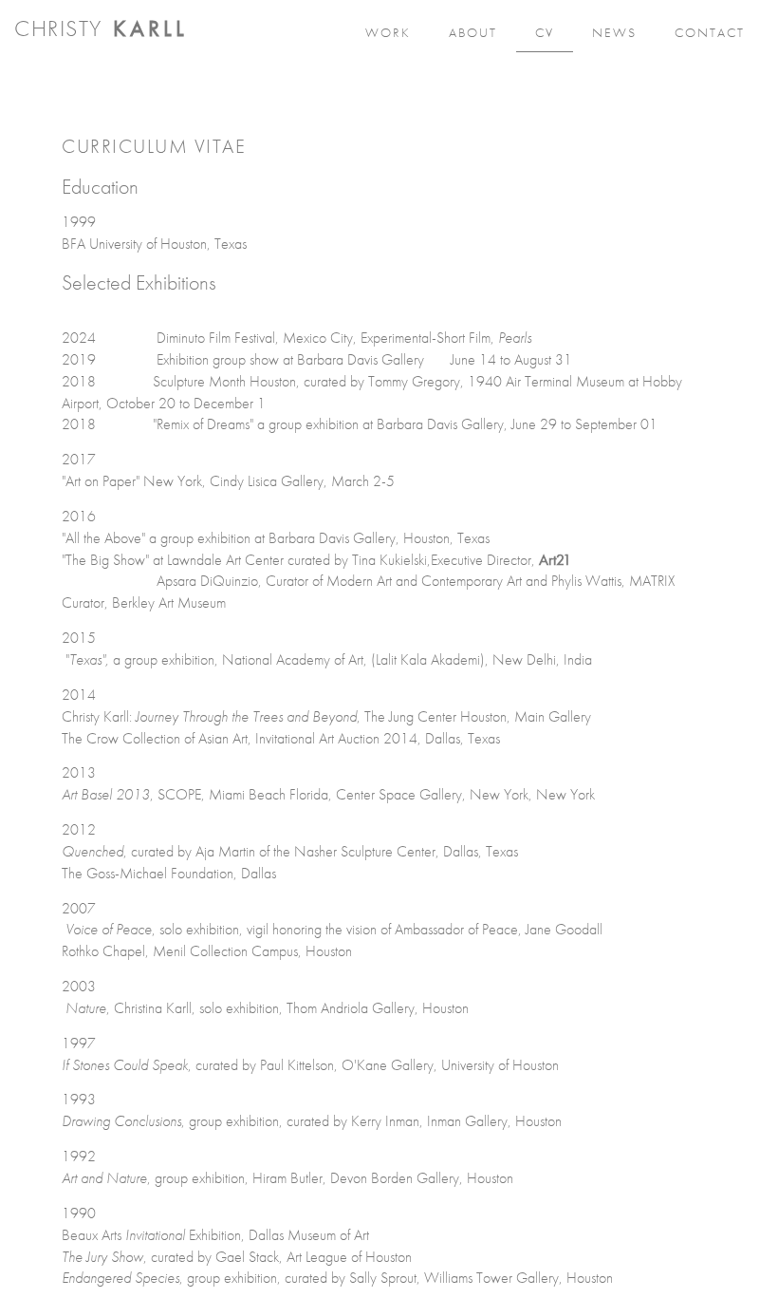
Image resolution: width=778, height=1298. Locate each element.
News (614, 32)
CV (544, 32)
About (473, 32)
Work (388, 32)
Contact (710, 32)
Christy (101, 28)
